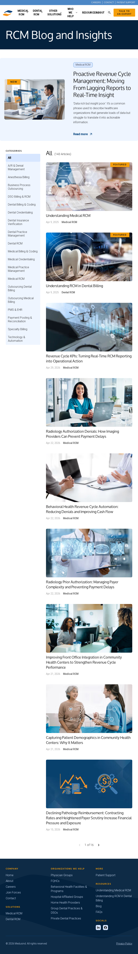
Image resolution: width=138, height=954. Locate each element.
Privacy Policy (124, 943)
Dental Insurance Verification (18, 222)
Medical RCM (16, 278)
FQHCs (55, 881)
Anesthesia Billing (18, 177)
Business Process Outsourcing (19, 186)
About (9, 881)
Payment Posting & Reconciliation (20, 319)
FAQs (99, 912)
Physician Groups (62, 875)
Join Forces (13, 892)
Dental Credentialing (20, 212)
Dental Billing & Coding (22, 204)
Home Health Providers (65, 902)
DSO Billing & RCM (19, 196)
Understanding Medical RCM (113, 890)
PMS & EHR (15, 309)
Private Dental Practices (66, 918)
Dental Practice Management (17, 233)
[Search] (109, 12)
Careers (96, 2)
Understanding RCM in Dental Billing (114, 898)
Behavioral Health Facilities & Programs (69, 889)
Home (9, 875)
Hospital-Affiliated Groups (67, 897)
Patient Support (126, 2)
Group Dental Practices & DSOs (66, 910)
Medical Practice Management (18, 269)
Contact (109, 2)
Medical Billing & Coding (23, 251)
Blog (99, 906)
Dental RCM (15, 243)
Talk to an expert (124, 12)
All (9, 157)
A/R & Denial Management (16, 167)
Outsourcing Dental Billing (20, 288)
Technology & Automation (16, 338)
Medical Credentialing (21, 259)
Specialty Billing (17, 329)
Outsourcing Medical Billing (21, 300)
